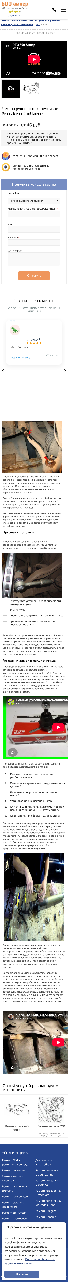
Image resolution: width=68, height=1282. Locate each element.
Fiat (38, 24)
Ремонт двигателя (14, 1212)
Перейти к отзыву (20, 357)
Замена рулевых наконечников (17, 24)
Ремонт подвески (13, 1170)
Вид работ (13, 193)
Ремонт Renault (45, 1216)
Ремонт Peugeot (45, 1211)
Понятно (22, 1274)
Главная (5, 20)
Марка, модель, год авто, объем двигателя (33, 208)
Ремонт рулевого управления (44, 20)
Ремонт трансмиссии (16, 1196)
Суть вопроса (15, 250)
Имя (11, 224)
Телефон (13, 237)
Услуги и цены (19, 20)
